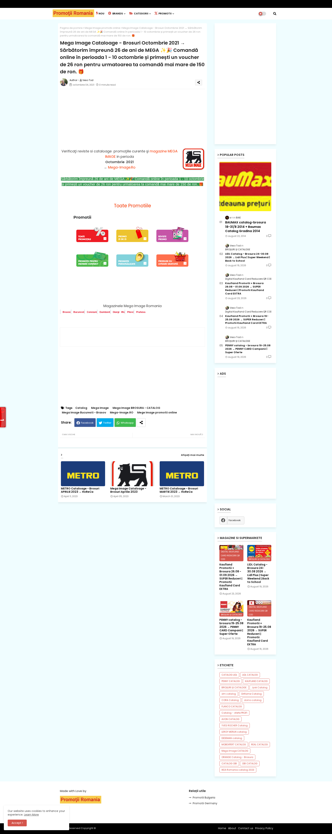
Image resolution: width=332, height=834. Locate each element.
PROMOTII (165, 13)
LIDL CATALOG (250, 674)
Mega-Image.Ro (121, 167)
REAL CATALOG (259, 744)
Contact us (245, 828)
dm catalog (229, 693)
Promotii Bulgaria (204, 797)
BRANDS (117, 13)
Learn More (31, 815)
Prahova (140, 312)
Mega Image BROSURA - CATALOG (136, 408)
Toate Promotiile (132, 206)
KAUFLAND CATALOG (256, 681)
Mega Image (100, 408)
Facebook (87, 423)
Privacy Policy (264, 828)
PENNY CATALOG (231, 681)
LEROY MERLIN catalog (234, 731)
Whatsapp (127, 423)
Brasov (67, 312)
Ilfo (122, 312)
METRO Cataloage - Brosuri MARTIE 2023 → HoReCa (179, 490)
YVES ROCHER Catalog (235, 725)
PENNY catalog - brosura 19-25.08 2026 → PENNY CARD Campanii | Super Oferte (248, 349)
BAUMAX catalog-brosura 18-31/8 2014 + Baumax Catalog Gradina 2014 (245, 226)
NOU (101, 13)
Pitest (130, 312)
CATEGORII (140, 13)
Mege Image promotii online (102, 28)
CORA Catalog (230, 700)
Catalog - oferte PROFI (234, 712)
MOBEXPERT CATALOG (234, 744)
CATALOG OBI (229, 763)
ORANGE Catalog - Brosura (237, 757)
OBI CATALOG (249, 763)
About (232, 828)
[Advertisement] (136, 119)
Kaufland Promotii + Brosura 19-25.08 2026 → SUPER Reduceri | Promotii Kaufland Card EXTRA (246, 319)
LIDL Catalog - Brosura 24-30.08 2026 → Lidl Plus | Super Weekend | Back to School (247, 257)
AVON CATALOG (230, 719)
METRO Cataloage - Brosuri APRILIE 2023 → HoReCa (80, 490)
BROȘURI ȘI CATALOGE (234, 687)
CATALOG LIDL (229, 674)
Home (222, 828)
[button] (275, 13)
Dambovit (105, 312)
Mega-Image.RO (121, 412)
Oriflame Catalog (251, 693)
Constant (92, 312)
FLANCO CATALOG (232, 706)
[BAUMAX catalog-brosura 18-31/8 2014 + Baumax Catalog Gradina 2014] (245, 186)
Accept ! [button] (17, 823)
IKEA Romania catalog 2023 (238, 769)
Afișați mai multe (192, 455)
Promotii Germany (205, 803)
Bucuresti (78, 312)
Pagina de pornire (71, 28)
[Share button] (141, 422)
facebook (234, 520)
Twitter (107, 423)
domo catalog (252, 700)
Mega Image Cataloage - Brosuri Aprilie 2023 (128, 490)
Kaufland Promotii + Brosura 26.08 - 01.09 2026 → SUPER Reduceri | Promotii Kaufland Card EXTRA (244, 289)
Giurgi (116, 312)
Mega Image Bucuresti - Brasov (84, 412)
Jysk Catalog (259, 687)
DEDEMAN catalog (232, 738)
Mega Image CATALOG (235, 750)
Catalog (81, 408)
